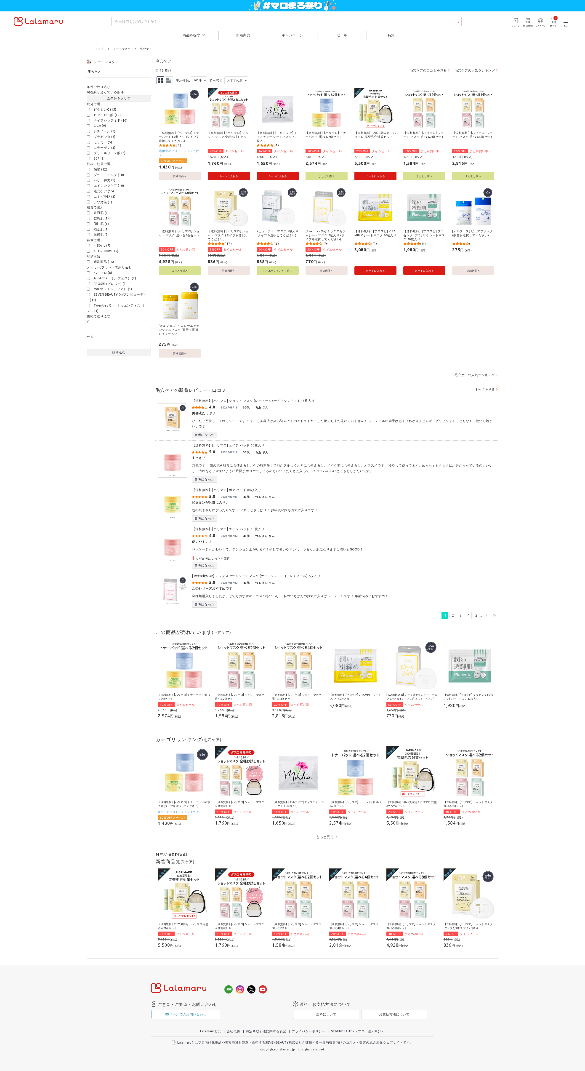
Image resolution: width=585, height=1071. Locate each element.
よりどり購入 (327, 176)
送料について (326, 1014)
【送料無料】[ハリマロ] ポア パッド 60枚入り (226, 490)
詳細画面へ (180, 176)
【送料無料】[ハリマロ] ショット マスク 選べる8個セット (179, 233)
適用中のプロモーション (179, 150)
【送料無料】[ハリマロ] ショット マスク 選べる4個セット (472, 135)
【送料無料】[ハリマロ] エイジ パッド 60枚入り (228, 445)
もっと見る (325, 837)
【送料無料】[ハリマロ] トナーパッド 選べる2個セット (326, 135)
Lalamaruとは (210, 1031)
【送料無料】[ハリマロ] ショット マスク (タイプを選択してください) (228, 235)
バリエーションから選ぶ (277, 270)
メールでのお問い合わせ (187, 1014)
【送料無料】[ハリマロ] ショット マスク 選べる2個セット (423, 135)
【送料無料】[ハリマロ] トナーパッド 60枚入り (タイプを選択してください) (179, 136)
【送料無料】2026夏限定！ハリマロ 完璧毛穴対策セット (375, 135)
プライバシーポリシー (308, 1031)
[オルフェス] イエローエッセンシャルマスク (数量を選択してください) (179, 329)
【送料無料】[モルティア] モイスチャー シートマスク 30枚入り (277, 136)
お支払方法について (394, 1014)
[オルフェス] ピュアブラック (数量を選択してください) (472, 233)
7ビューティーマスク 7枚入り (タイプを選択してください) (278, 233)
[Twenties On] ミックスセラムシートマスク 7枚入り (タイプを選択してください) (326, 235)
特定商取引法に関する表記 (266, 1031)
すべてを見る (485, 389)
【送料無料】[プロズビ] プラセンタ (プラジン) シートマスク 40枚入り (424, 235)
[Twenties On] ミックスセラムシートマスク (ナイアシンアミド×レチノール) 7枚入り (256, 576)
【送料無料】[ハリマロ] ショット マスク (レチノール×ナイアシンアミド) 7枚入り (253, 401)
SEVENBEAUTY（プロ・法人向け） (358, 1031)
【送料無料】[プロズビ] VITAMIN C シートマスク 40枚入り (375, 233)
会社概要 (233, 1031)
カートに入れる (228, 176)
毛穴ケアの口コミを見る (428, 70)
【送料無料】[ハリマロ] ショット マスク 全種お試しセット (228, 136)
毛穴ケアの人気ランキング (475, 70)
